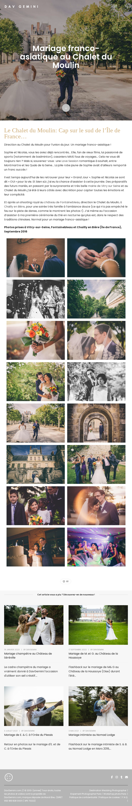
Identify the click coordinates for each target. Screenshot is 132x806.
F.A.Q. (125, 797)
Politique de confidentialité (83, 797)
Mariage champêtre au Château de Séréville (28, 656)
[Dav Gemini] (21, 6)
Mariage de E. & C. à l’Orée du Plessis (28, 735)
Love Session (70, 161)
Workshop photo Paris (115, 793)
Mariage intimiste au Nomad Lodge (92, 735)
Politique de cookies (109, 797)
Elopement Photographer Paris (86, 793)
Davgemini (69, 74)
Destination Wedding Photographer (107, 790)
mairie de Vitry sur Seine (104, 186)
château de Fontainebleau (62, 202)
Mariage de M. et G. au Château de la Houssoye (93, 656)
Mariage (86, 74)
